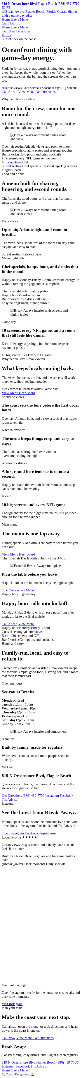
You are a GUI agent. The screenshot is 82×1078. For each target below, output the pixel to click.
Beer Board (27, 393)
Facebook (66, 795)
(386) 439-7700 (33, 795)
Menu (24, 19)
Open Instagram (13, 833)
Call (25, 162)
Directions (23, 31)
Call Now (8, 23)
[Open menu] (18, 24)
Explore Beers (11, 162)
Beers (15, 19)
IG (3, 7)
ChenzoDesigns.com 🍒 (20, 1074)
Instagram (52, 795)
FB (8, 7)
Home (6, 19)
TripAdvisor (10, 799)
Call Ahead (9, 92)
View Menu (26, 92)
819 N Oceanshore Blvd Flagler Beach (29, 1062)
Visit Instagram (12, 1004)
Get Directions (45, 92)
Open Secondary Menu (18, 590)
